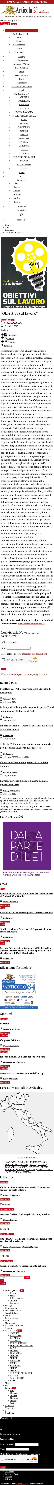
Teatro (17, 202)
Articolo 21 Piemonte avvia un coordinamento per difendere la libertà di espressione (25, 746)
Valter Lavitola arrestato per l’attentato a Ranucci (26, 913)
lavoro (44, 674)
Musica (17, 198)
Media (21, 172)
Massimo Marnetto (11, 1029)
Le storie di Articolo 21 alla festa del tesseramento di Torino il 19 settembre (26, 895)
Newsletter (21, 210)
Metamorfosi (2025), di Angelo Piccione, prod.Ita (25, 1214)
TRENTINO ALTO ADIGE (24, 157)
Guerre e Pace (21, 75)
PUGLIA (24, 142)
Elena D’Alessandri (11, 1195)
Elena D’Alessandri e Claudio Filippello (20, 1247)
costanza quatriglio (31, 674)
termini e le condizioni (35, 654)
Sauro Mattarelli (10, 1079)
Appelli (21, 90)
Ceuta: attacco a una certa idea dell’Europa (22, 1073)
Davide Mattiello (10, 772)
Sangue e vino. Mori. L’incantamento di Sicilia (23, 1266)
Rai (21, 176)
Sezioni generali (20, 34)
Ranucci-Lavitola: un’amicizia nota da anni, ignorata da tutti (24, 782)
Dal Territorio (20, 94)
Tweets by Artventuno (10, 1434)
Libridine (17, 194)
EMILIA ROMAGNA (24, 112)
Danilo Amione (10, 1220)
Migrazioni (22, 83)
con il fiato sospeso (13, 674)
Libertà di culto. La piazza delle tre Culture (22, 1057)
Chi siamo (9, 1472)
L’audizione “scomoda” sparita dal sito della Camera (24, 764)
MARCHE (24, 131)
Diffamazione (22, 60)
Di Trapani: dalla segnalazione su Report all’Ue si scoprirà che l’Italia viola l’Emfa (27, 709)
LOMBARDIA (24, 127)
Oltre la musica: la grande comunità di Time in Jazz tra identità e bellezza (26, 1240)
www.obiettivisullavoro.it (31, 623)
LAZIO (24, 119)
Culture (19, 48)
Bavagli (21, 56)
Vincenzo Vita (9, 699)
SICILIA (24, 149)
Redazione (8, 717)
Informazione (19, 45)
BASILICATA (24, 101)
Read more (5, 905)
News (2, 889)
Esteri (18, 41)
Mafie (21, 71)
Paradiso (4, 1024)
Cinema (16, 187)
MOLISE (24, 134)
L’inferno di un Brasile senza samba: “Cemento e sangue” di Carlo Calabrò (25, 1188)
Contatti (8, 1477)
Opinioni (4, 1019)
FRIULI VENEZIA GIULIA (24, 116)
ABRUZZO (24, 97)
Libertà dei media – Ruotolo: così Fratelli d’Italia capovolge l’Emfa (26, 727)
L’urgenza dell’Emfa (10, 1040)
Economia (18, 52)
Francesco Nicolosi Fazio (14, 1062)
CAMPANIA (24, 108)
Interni (19, 37)
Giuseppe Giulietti (11, 791)
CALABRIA (24, 104)
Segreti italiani (21, 68)
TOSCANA (24, 153)
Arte (17, 183)
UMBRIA (24, 161)
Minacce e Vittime (22, 64)
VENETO (24, 168)
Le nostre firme (12, 1474)
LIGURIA (24, 123)
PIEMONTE (24, 138)
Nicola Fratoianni (11, 1046)
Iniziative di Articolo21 (22, 86)
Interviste (21, 206)
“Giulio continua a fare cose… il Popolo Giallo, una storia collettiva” (25, 930)
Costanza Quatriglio (13, 323)
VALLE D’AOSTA (24, 164)
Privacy (8, 1479)
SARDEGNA (24, 146)
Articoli (4, 320)
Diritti (21, 79)
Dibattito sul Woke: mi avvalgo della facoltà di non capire (25, 691)
